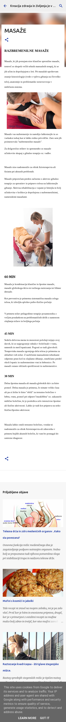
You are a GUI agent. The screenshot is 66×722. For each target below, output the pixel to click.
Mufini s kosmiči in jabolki (18, 600)
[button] (6, 40)
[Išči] (61, 5)
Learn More (27, 718)
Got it (45, 718)
